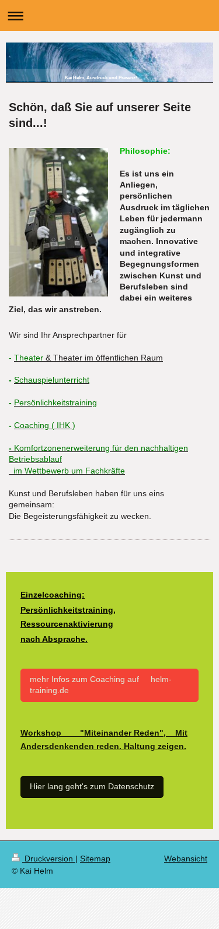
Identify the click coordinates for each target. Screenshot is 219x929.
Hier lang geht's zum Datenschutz (92, 786)
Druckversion (48, 858)
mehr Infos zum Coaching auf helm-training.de (101, 684)
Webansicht (185, 858)
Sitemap (95, 858)
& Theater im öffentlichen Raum (103, 357)
